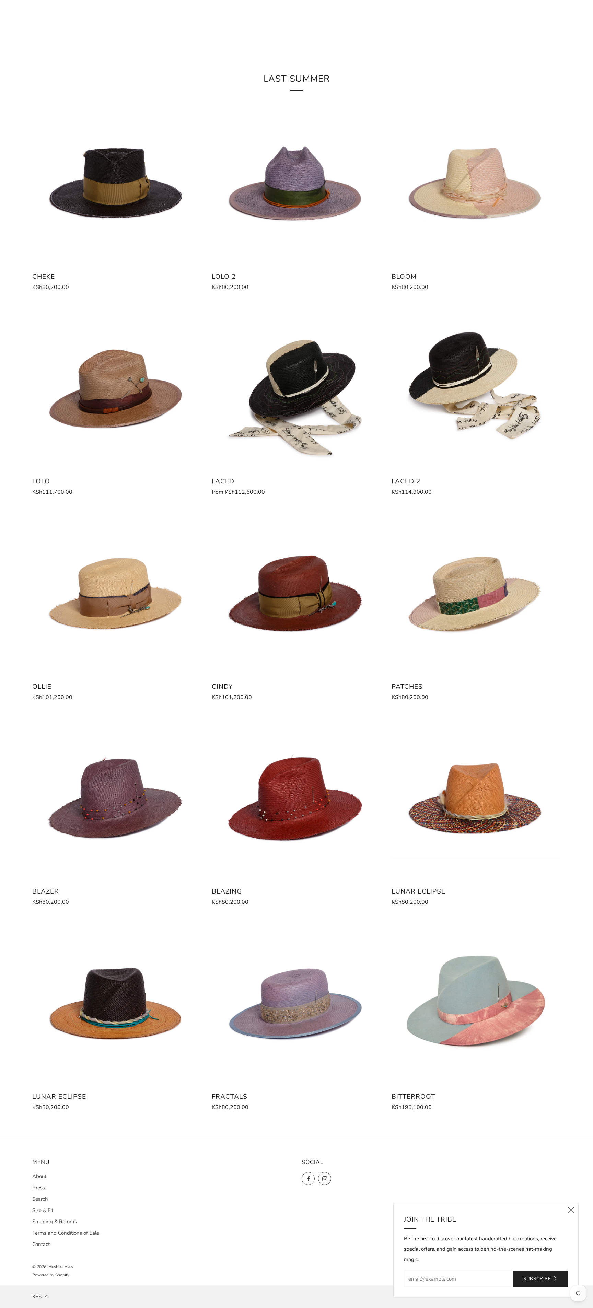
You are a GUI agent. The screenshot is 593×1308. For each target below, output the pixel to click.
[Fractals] (296, 1001)
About (39, 1176)
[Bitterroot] (476, 1001)
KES (37, 1296)
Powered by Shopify (50, 1275)
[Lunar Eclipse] (476, 796)
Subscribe (537, 1279)
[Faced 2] (476, 386)
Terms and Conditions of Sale (65, 1232)
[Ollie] (116, 591)
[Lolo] (116, 386)
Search (40, 1198)
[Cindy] (296, 591)
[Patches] (476, 591)
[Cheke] (116, 181)
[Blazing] (296, 796)
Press (38, 1187)
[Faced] (296, 386)
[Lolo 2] (296, 181)
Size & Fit (42, 1210)
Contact (41, 1244)
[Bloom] (476, 181)
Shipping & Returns (54, 1221)
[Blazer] (116, 796)
